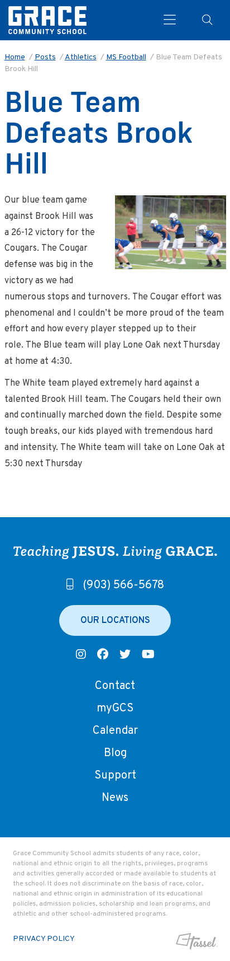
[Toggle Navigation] (169, 20)
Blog (115, 753)
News (115, 798)
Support (115, 775)
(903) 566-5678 (123, 585)
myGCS (115, 708)
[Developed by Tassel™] (195, 941)
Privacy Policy (44, 939)
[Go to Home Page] (47, 20)
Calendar (115, 731)
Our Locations (115, 620)
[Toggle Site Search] (207, 20)
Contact (115, 686)
